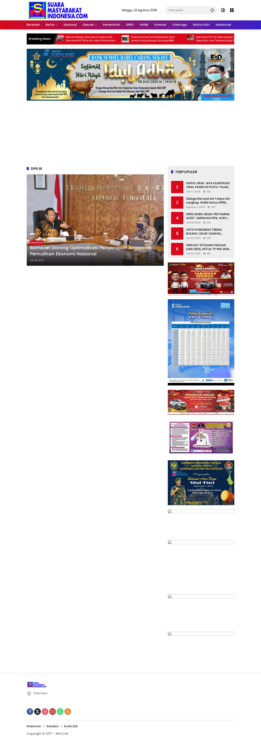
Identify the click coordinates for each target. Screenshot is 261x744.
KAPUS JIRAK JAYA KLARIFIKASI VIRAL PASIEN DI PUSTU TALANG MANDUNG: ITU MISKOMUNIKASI (208, 185)
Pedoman (34, 726)
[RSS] (67, 711)
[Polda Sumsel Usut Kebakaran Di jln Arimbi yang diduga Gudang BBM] (104, 39)
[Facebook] (30, 711)
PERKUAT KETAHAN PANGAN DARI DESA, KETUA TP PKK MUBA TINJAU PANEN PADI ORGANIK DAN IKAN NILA (208, 247)
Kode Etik (70, 726)
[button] (212, 10)
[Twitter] (37, 711)
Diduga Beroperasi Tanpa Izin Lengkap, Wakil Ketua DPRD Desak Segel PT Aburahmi (208, 201)
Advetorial (37, 242)
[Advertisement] (130, 131)
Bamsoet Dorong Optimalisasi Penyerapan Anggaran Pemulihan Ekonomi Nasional (91, 251)
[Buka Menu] (231, 10)
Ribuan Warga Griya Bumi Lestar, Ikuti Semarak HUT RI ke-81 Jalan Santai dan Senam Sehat (70, 38)
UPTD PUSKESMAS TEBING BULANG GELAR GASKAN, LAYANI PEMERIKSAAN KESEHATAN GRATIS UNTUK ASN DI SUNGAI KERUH (208, 232)
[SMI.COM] (58, 10)
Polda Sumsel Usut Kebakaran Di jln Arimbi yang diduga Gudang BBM (132, 38)
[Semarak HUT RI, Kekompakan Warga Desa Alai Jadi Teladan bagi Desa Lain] (170, 39)
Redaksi (52, 726)
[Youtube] (52, 711)
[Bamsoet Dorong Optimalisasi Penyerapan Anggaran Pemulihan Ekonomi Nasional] (95, 220)
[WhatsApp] (60, 711)
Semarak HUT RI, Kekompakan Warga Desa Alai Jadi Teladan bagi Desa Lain (200, 38)
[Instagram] (45, 711)
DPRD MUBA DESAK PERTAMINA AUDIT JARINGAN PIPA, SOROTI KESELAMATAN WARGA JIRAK (208, 216)
